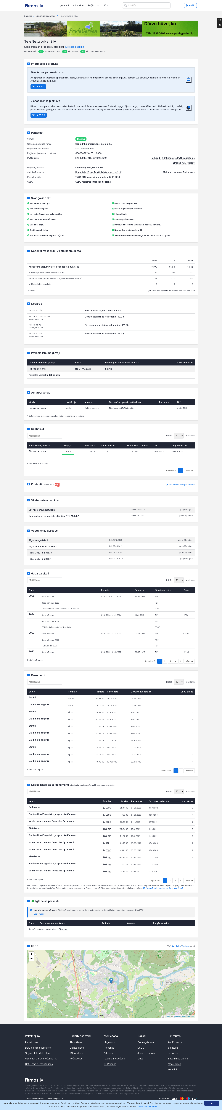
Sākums (28, 16)
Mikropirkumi (76, 1053)
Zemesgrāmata (145, 1042)
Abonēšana (76, 1042)
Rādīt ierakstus (180, 435)
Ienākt (192, 5)
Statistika (173, 1047)
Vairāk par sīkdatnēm (147, 1106)
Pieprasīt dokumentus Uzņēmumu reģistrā (164, 888)
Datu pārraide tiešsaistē (38, 1047)
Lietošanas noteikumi (34, 1098)
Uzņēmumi (63, 5)
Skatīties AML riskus (39, 230)
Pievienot (63, 929)
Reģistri (92, 5)
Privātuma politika (55, 1098)
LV (104, 5)
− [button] (31, 958)
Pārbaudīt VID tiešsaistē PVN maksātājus (173, 158)
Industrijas (78, 5)
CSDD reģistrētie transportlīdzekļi (93, 181)
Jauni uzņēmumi (146, 1053)
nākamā (189, 661)
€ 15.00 (41, 115)
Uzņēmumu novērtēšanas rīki (41, 1058)
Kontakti (172, 1069)
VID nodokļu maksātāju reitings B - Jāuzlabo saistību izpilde (142, 235)
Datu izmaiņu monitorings (39, 1063)
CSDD (140, 1047)
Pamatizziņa (31, 1042)
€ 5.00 (40, 86)
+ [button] (31, 954)
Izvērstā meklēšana (114, 1058)
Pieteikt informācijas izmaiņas (182, 485)
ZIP (156, 615)
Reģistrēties (76, 1058)
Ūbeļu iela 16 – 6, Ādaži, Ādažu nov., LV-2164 (98, 172)
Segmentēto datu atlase (38, 1053)
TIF (109, 829)
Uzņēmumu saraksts (45, 16)
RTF (107, 843)
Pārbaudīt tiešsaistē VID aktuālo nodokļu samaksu (137, 224)
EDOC (108, 808)
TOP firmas (110, 1063)
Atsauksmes (174, 1063)
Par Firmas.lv (175, 1042)
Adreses (108, 1053)
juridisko (176, 946)
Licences (173, 1053)
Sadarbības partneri (178, 1058)
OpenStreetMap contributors (183, 1016)
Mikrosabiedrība (74, 46)
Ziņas (140, 1058)
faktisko (185, 946)
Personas (109, 1047)
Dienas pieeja (77, 1047)
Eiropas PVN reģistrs (184, 162)
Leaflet (167, 1016)
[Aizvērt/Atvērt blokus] (219, 20)
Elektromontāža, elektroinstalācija (103, 310)
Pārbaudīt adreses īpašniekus (179, 172)
